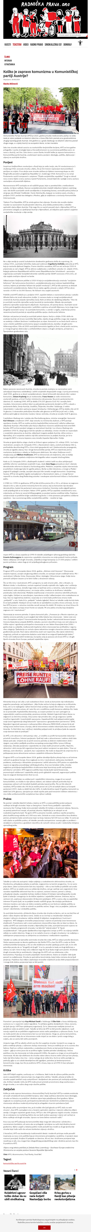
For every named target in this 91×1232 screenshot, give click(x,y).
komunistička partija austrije (14, 1163)
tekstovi (17, 44)
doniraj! (67, 44)
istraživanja (9, 64)
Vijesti (7, 44)
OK (44, 1228)
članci (7, 56)
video (26, 44)
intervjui (8, 60)
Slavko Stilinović (10, 83)
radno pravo (36, 44)
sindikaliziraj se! (53, 44)
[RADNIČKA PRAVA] (45, 19)
